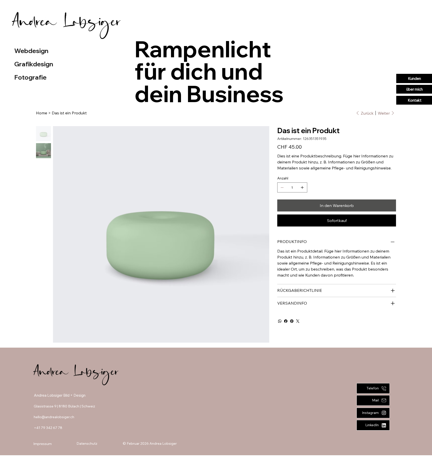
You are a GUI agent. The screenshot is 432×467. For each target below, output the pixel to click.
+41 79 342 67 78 (48, 427)
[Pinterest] (291, 321)
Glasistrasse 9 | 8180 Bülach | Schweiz (64, 406)
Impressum (42, 443)
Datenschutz (86, 443)
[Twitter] (297, 321)
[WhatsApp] (279, 321)
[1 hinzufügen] (302, 187)
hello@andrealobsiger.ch (54, 417)
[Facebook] (285, 321)
